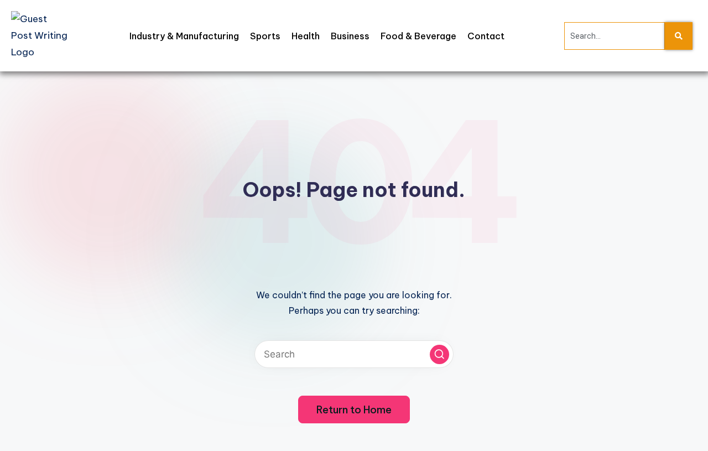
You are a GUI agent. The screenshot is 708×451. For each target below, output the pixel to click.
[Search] (679, 36)
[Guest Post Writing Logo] (40, 35)
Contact (485, 36)
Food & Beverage (418, 36)
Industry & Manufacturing (184, 36)
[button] (439, 354)
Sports (265, 36)
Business (350, 36)
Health (305, 36)
